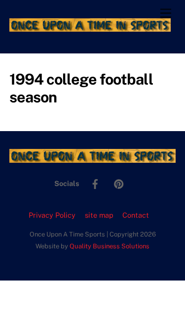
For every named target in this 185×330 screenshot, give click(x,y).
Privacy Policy (52, 215)
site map (99, 215)
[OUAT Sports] (90, 27)
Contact (135, 215)
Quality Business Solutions (109, 246)
